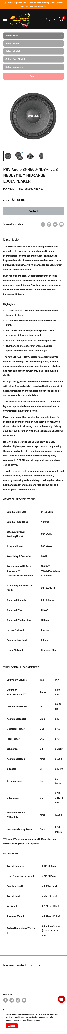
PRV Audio (8, 188)
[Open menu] (5, 19)
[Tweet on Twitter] (55, 224)
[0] (61, 19)
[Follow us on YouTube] (24, 1000)
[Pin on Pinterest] (49, 224)
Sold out (33, 211)
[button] (61, 999)
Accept (11, 1026)
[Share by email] (61, 224)
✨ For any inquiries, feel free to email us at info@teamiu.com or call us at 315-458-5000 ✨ (33, 4)
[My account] (54, 19)
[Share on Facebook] (43, 224)
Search (33, 76)
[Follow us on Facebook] (5, 1000)
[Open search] (48, 19)
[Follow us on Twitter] (11, 1000)
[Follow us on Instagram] (18, 1000)
